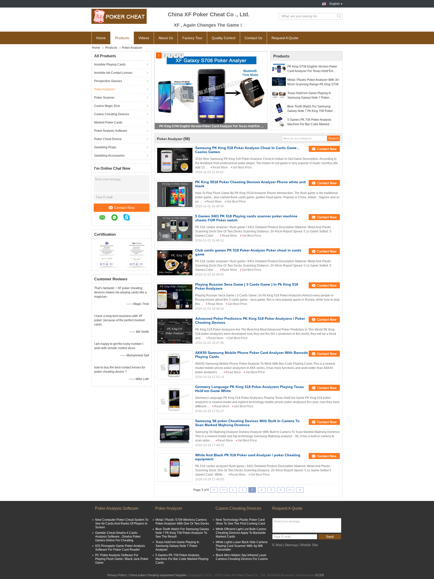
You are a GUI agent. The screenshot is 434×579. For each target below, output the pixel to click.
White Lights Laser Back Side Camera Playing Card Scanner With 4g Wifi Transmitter (241, 545)
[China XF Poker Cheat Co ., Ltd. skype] (129, 218)
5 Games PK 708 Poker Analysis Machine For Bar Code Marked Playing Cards (309, 122)
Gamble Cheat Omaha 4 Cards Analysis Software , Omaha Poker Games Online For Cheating (118, 536)
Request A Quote (285, 38)
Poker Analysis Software (110, 131)
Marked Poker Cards (108, 122)
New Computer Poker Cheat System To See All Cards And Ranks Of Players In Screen (121, 523)
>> (290, 490)
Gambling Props (105, 147)
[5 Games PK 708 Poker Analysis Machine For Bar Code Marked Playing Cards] (279, 121)
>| (300, 490)
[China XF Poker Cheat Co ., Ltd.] (119, 16)
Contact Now (124, 208)
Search (339, 16)
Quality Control (223, 38)
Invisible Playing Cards (110, 64)
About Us (165, 38)
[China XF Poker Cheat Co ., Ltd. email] (105, 218)
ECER (319, 575)
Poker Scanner (104, 97)
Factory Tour (192, 38)
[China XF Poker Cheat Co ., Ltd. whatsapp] (117, 218)
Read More (220, 167)
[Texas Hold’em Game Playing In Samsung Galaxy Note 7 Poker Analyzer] (279, 95)
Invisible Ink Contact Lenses (113, 73)
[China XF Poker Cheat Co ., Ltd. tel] (138, 218)
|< (214, 490)
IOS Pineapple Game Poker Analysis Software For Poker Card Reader (120, 547)
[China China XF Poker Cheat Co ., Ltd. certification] (107, 254)
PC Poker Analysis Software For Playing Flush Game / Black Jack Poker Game (121, 558)
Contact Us (253, 38)
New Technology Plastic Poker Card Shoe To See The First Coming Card (240, 521)
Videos (143, 38)
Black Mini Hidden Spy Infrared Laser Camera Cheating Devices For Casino (242, 557)
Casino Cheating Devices (111, 114)
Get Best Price (242, 167)
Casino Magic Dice (107, 106)
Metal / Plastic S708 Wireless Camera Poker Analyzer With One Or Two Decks (182, 521)
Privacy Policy (117, 575)
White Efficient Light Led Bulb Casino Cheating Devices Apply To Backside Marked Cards (241, 532)
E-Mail (277, 545)
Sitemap (291, 545)
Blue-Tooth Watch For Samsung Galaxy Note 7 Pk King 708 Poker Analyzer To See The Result (310, 109)
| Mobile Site (308, 545)
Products (122, 38)
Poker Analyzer (104, 89)
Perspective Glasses (108, 81)
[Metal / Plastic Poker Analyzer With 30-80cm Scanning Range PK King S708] (279, 81)
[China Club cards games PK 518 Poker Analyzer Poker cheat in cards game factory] (174, 262)
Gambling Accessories (109, 155)
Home (101, 38)
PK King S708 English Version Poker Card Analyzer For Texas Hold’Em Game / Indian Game (312, 69)
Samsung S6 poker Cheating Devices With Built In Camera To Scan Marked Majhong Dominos (247, 423)
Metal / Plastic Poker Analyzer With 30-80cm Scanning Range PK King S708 (211, 126)
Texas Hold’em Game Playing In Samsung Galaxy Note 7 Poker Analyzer (309, 95)
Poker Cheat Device (108, 139)
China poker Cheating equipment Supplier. (158, 575)
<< (223, 490)
